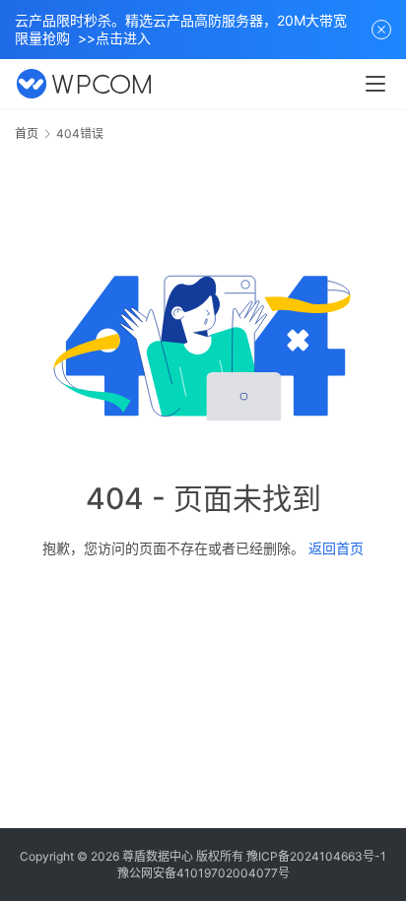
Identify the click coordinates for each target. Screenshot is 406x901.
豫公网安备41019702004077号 (203, 873)
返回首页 (336, 548)
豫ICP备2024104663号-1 (316, 856)
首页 (26, 133)
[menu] (375, 83)
